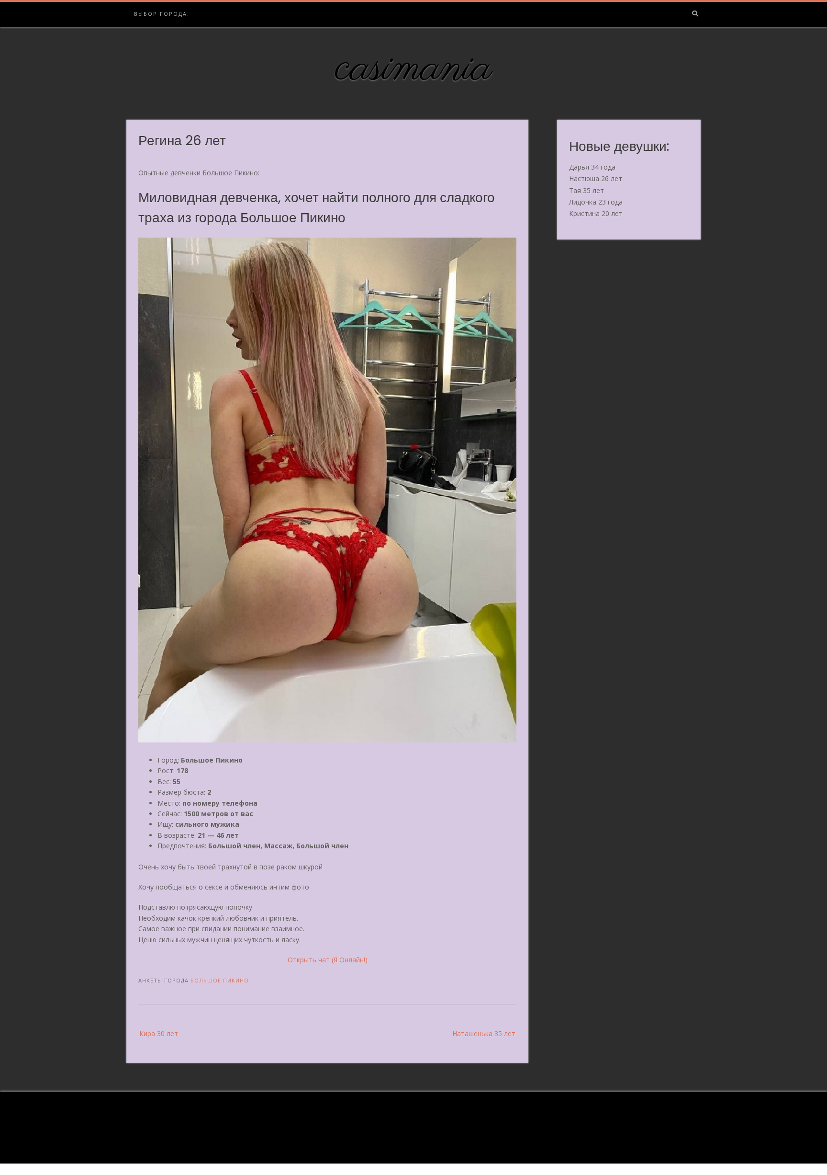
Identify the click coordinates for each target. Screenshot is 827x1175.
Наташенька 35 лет (483, 1033)
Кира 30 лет (158, 1033)
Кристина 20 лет (596, 213)
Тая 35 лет (586, 190)
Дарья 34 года (592, 166)
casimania (413, 68)
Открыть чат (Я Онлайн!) (328, 959)
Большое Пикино (219, 980)
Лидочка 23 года (596, 201)
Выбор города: (162, 13)
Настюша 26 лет (595, 178)
